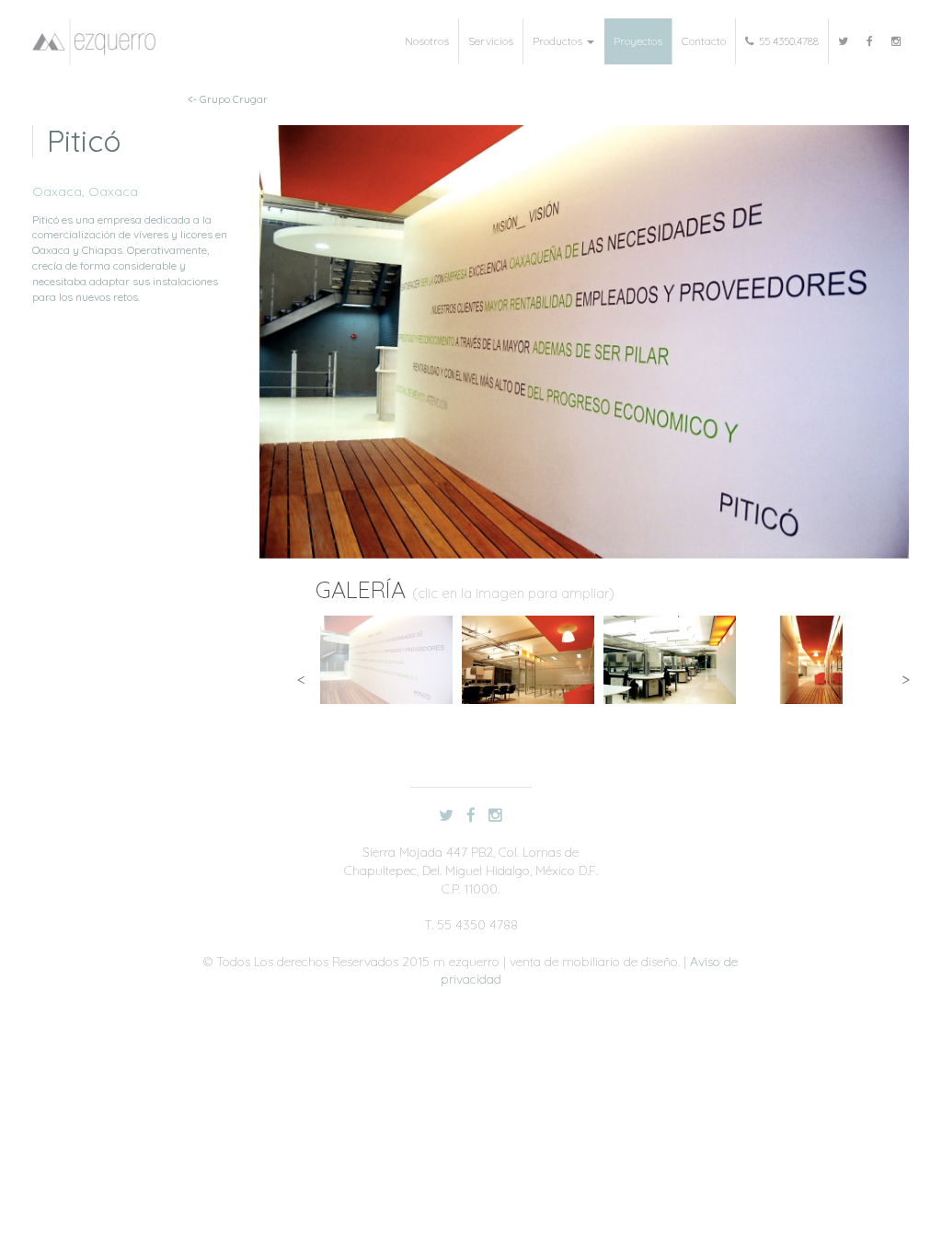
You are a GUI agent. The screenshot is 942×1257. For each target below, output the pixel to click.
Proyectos (638, 41)
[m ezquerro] (93, 41)
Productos (559, 41)
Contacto (704, 41)
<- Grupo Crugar (228, 99)
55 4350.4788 (786, 41)
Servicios (490, 41)
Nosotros (427, 41)
